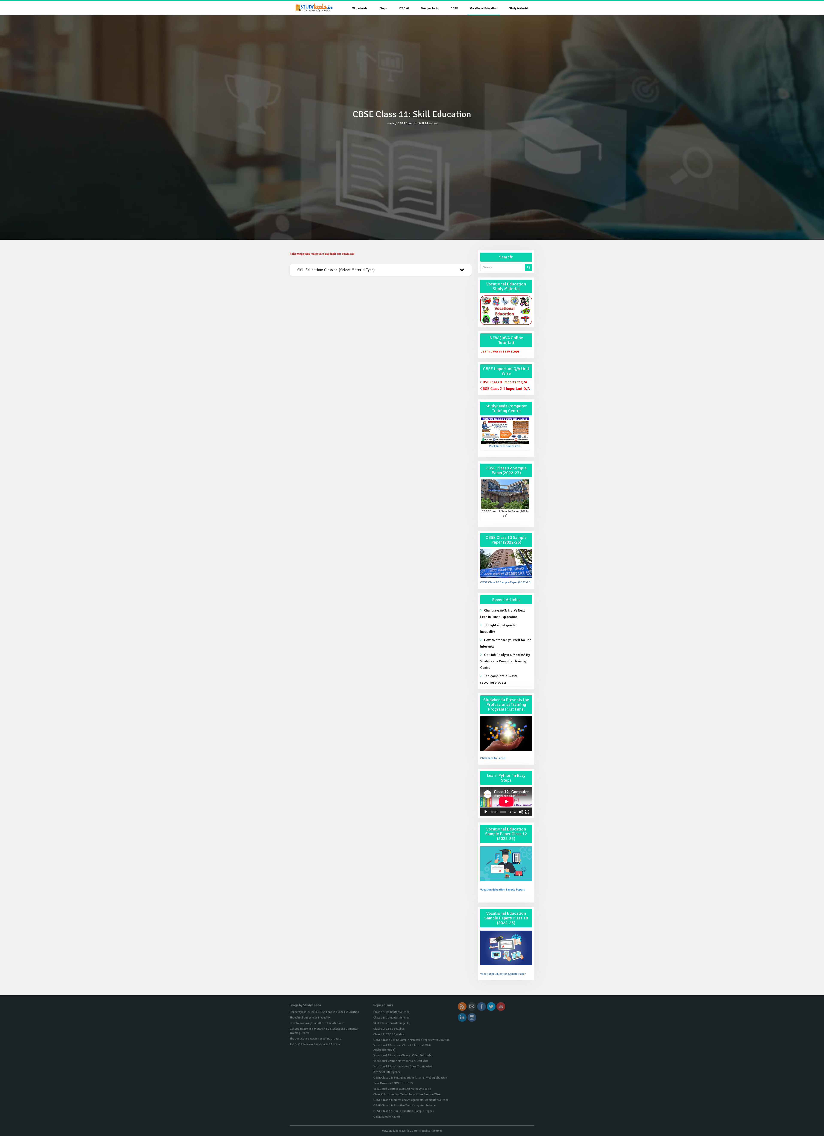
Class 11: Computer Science (391, 1017)
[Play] (486, 812)
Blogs (383, 8)
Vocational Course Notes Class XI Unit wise (401, 1061)
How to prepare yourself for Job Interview (505, 643)
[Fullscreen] (527, 812)
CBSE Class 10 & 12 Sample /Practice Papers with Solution (411, 1040)
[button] (381, 270)
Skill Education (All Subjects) (391, 1023)
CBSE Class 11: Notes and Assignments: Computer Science (410, 1100)
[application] (506, 801)
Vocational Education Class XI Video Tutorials (402, 1055)
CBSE (454, 8)
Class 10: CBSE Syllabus (388, 1029)
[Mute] (521, 812)
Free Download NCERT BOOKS (393, 1083)
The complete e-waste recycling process (499, 679)
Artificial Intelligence (387, 1072)
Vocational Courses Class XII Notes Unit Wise (402, 1089)
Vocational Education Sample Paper (503, 974)
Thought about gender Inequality (498, 628)
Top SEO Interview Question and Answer (315, 1044)
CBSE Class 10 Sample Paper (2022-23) (506, 582)
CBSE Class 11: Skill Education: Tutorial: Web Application (410, 1077)
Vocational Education (483, 8)
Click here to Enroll (492, 758)
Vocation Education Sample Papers (502, 889)
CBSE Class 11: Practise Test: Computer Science (404, 1105)
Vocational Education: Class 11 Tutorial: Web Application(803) (402, 1048)
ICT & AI (404, 8)
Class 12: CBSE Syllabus (388, 1034)
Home (390, 123)
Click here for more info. (505, 446)
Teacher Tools (430, 8)
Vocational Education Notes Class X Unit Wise (402, 1066)
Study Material (518, 8)
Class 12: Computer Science (391, 1012)
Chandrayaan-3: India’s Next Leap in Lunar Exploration (502, 613)
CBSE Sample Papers (386, 1116)
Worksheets (359, 8)
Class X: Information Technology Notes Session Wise (407, 1094)
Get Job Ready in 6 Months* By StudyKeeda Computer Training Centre (505, 661)
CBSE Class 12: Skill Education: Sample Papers (403, 1111)
